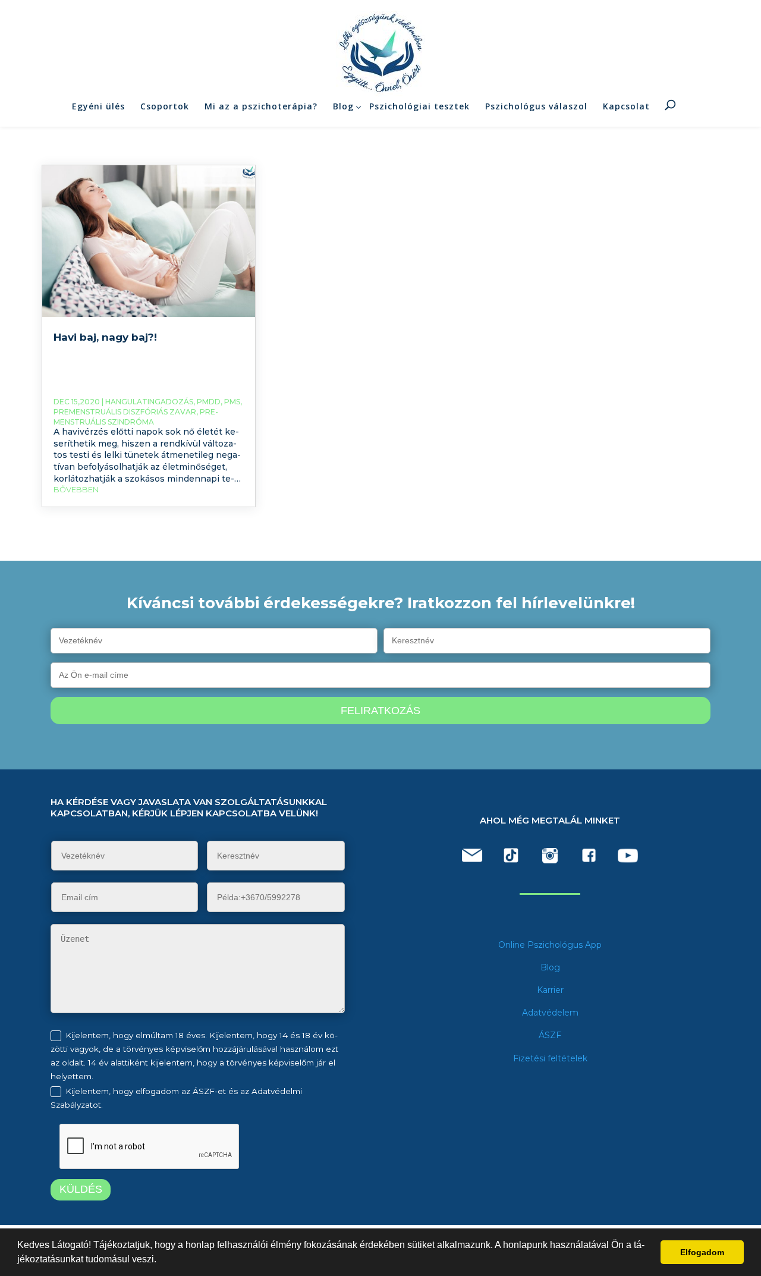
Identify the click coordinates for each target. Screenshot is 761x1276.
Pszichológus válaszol (536, 106)
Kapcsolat (626, 106)
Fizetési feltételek (550, 1058)
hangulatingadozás (149, 401)
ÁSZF (550, 1035)
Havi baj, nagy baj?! (105, 337)
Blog (343, 106)
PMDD (209, 401)
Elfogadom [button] (702, 1252)
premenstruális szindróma (136, 416)
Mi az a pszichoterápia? (261, 106)
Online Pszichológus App (550, 944)
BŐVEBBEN (76, 489)
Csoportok (164, 106)
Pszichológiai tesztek (419, 106)
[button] (160, 1260)
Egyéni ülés (98, 106)
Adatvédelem (550, 1012)
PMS (232, 401)
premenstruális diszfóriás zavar (125, 411)
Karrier (550, 990)
